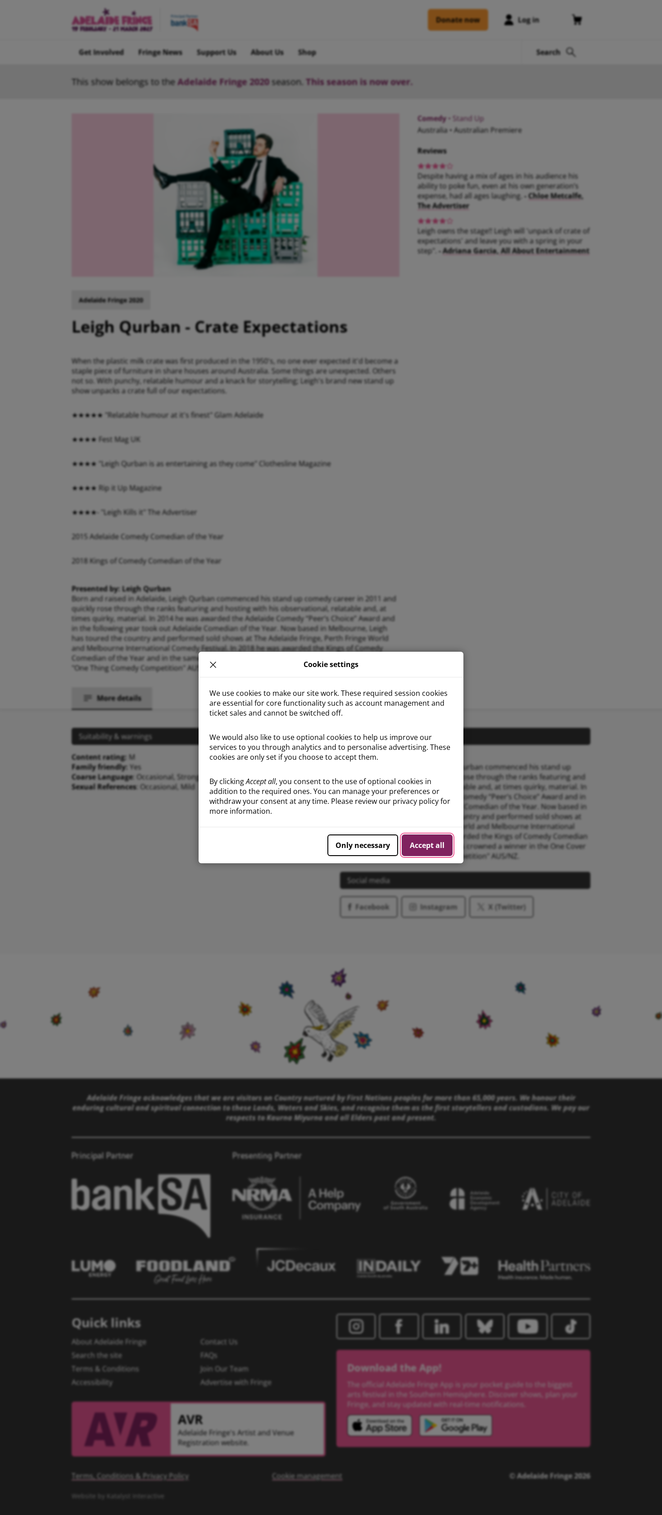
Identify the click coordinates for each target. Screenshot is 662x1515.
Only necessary (363, 845)
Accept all (427, 845)
